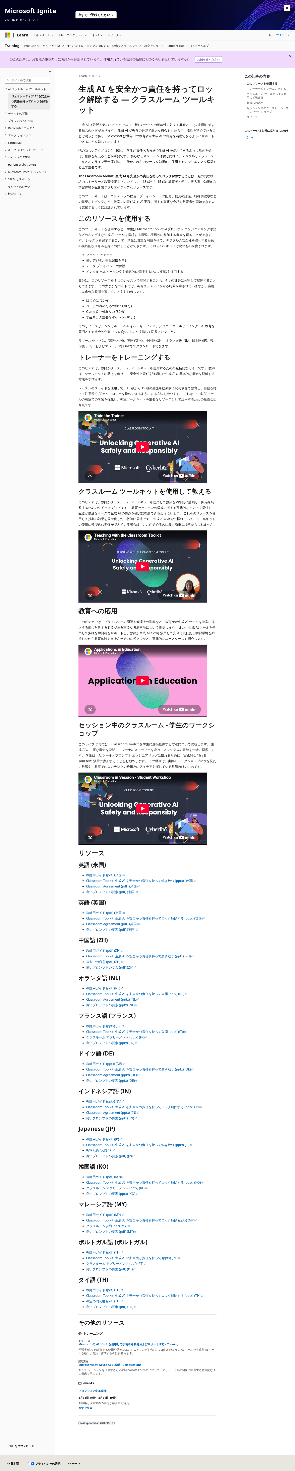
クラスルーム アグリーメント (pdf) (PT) (114, 1263)
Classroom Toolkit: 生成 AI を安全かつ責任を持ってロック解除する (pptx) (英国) (144, 918)
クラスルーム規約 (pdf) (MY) (106, 1226)
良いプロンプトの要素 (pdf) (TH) (109, 1307)
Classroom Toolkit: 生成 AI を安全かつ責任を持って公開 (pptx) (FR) (135, 1031)
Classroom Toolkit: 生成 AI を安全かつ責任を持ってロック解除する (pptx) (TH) (143, 1295)
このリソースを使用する (262, 83)
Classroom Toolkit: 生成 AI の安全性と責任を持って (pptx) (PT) (132, 1258)
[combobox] (27, 80)
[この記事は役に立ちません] (251, 137)
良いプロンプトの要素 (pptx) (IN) (110, 1118)
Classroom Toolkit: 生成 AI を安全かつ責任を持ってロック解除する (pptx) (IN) (143, 1107)
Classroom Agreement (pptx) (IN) (111, 1112)
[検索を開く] (271, 35)
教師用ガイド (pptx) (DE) (104, 1063)
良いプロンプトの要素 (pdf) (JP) (109, 1156)
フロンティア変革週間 (92, 1391)
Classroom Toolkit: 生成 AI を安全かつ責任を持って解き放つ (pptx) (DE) (138, 1069)
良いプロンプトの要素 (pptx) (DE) (110, 1080)
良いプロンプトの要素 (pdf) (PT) (109, 1269)
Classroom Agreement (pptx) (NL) (111, 999)
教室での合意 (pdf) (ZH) (103, 962)
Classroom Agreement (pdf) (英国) (112, 924)
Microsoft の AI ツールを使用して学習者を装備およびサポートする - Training (128, 1344)
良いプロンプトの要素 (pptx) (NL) (110, 1005)
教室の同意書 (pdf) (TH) (103, 1301)
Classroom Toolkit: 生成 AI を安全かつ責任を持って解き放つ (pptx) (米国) (139, 880)
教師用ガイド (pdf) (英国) (104, 913)
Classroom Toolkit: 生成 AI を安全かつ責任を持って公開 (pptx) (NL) (135, 994)
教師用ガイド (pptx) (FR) (103, 1026)
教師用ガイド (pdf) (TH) (103, 1252)
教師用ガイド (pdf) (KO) (103, 1177)
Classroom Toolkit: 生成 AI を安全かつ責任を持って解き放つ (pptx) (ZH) (138, 956)
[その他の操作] (213, 76)
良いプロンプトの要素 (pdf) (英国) (110, 929)
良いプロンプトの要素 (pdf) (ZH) (109, 967)
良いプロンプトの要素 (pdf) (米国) (110, 892)
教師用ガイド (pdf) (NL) (103, 988)
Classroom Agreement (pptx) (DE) (111, 1075)
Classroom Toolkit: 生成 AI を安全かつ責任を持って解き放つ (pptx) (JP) (137, 1145)
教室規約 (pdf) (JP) (99, 1150)
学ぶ (94, 76)
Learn (83, 76)
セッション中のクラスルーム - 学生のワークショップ (268, 110)
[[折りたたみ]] (49, 72)
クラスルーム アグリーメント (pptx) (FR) (115, 1037)
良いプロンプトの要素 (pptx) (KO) (110, 1193)
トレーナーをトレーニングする (266, 89)
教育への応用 (255, 103)
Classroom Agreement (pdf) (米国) (112, 886)
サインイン (283, 35)
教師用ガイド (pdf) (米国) (104, 875)
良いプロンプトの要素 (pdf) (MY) (110, 1231)
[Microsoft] (7, 35)
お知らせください (208, 59)
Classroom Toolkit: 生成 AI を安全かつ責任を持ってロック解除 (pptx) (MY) (140, 1220)
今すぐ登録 (85, 1408)
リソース (252, 117)
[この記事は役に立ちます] (247, 137)
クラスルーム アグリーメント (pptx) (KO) (116, 1188)
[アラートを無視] (287, 8)
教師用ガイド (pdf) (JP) (102, 1139)
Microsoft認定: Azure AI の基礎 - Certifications (109, 1365)
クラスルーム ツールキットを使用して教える (267, 95)
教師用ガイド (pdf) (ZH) (103, 950)
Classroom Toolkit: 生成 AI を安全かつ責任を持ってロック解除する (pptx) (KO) (143, 1182)
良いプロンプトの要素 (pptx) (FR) (110, 1043)
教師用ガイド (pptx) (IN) (103, 1101)
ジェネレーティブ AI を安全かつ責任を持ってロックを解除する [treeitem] (30, 101)
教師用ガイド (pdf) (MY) (103, 1214)
